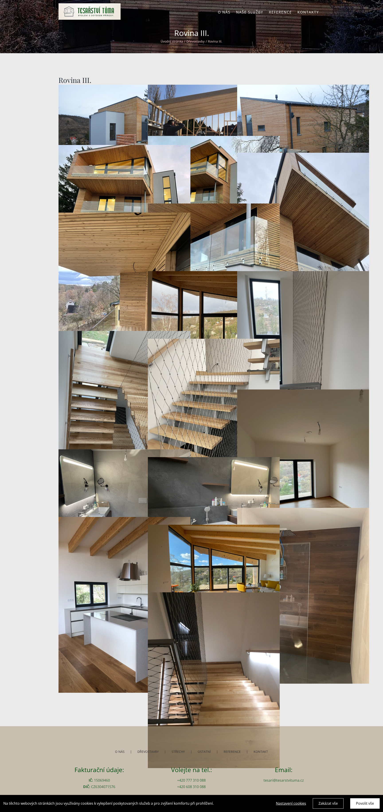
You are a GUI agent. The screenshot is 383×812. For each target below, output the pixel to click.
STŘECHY (178, 751)
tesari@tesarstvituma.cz (284, 780)
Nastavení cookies (291, 803)
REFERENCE (232, 751)
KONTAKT (261, 751)
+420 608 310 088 (191, 786)
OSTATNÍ (204, 751)
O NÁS (120, 751)
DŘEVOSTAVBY (148, 751)
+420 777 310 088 (191, 780)
